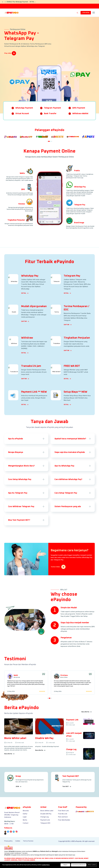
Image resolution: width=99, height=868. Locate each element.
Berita (25, 820)
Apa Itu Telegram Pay (17, 493)
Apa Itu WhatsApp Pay (64, 466)
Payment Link (45, 820)
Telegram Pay (72, 276)
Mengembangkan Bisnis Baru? (21, 466)
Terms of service (28, 841)
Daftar (25, 814)
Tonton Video (55, 567)
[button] (47, 141)
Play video (8, 53)
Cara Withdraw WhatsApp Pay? (68, 479)
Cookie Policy (46, 864)
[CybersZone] (73, 138)
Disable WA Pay (45, 814)
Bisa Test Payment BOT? (19, 520)
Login (25, 817)
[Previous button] (5, 2)
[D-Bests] (57, 138)
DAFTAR (24, 321)
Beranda (26, 810)
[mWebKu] (10, 138)
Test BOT (65, 786)
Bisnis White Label (46, 810)
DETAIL (33, 2)
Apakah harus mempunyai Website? (70, 439)
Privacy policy (8, 841)
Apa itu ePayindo (15, 439)
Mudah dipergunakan (34, 306)
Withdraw (27, 338)
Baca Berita (86, 712)
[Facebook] (8, 832)
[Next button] (2, 2)
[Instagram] (11, 832)
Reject (65, 864)
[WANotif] (41, 138)
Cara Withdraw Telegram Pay (21, 506)
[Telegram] (14, 832)
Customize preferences (79, 864)
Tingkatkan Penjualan (77, 338)
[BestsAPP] (26, 138)
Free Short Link (63, 810)
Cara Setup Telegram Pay (66, 493)
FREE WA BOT (72, 366)
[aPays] (88, 138)
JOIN (17, 786)
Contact (25, 823)
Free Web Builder (64, 820)
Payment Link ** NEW (34, 392)
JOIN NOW (85, 12)
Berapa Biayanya (15, 452)
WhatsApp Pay (29, 276)
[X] (5, 834)
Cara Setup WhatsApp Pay (19, 479)
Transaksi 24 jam (31, 366)
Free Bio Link (62, 814)
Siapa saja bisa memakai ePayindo (70, 452)
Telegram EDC (45, 823)
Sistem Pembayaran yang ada (68, 506)
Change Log (44, 817)
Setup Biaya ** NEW (75, 392)
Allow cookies (92, 864)
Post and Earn (63, 817)
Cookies (17, 841)
